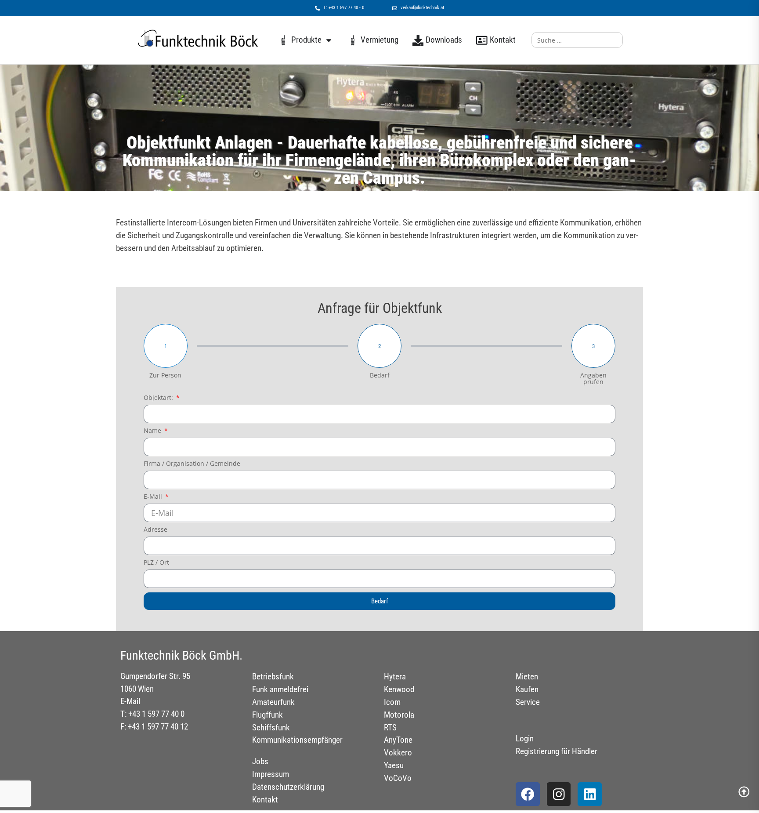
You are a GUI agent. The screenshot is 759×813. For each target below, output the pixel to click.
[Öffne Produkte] (329, 40)
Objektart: (159, 398)
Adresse (155, 530)
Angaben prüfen (593, 378)
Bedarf (380, 375)
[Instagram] (559, 794)
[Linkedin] (590, 794)
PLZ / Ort (156, 562)
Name (153, 431)
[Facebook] (528, 794)
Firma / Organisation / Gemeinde (192, 464)
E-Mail (154, 497)
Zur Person (165, 375)
